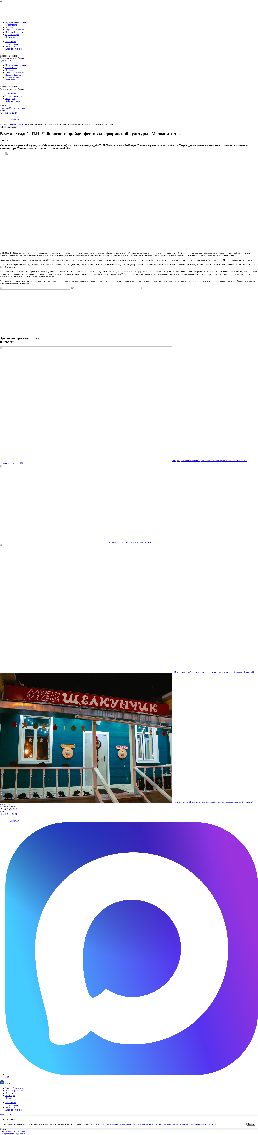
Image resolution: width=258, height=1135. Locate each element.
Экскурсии (10, 46)
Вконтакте (14, 120)
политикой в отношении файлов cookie (198, 1124)
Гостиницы (10, 41)
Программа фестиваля (15, 22)
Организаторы (12, 34)
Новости (9, 27)
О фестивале (11, 25)
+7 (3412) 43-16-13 (8, 809)
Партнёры (10, 37)
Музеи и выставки (13, 44)
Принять (251, 1124)
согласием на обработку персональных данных (157, 1124)
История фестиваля (14, 32)
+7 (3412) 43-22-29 (8, 113)
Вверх (7, 1084)
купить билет (6, 60)
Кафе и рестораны (13, 49)
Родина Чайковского (14, 30)
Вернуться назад (9, 127)
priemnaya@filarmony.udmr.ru (13, 108)
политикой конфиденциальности (120, 1124)
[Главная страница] (129, 6)
